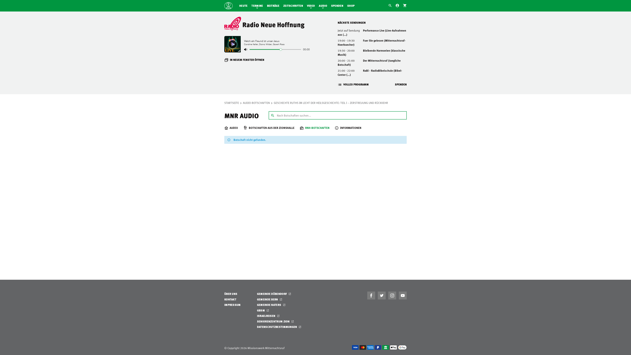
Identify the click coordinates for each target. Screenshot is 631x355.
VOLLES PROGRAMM (356, 84)
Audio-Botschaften (256, 103)
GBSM (261, 310)
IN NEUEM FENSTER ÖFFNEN (247, 60)
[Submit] (273, 115)
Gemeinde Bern (268, 299)
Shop (351, 6)
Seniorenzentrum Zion (273, 321)
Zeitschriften (293, 6)
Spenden (337, 6)
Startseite (231, 103)
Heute (243, 6)
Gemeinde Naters (269, 305)
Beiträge (273, 6)
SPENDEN (401, 84)
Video (311, 6)
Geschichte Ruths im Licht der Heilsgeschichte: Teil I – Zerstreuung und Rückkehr (331, 103)
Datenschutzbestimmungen (277, 327)
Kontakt (230, 299)
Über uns (230, 294)
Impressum (232, 305)
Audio (323, 6)
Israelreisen (266, 316)
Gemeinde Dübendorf (272, 294)
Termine (257, 6)
